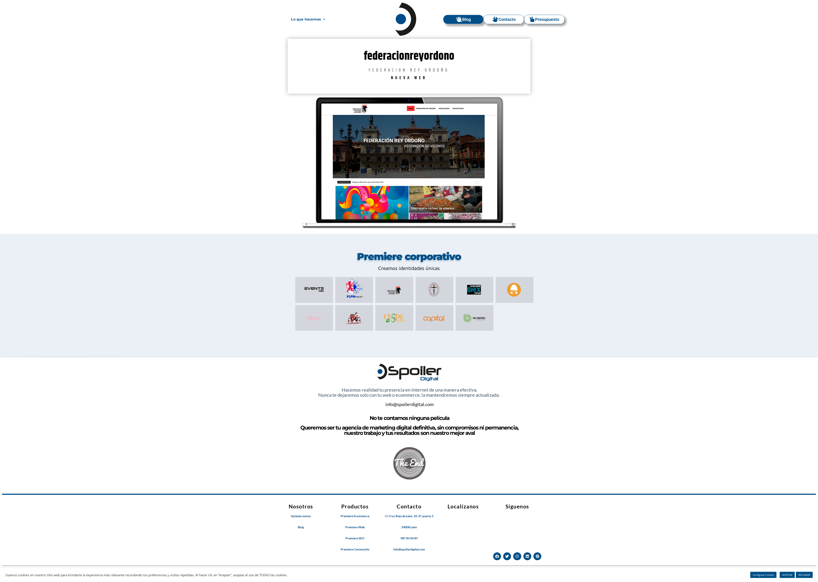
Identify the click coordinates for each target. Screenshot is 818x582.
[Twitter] (507, 556)
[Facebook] (497, 556)
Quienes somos (301, 516)
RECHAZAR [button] (804, 574)
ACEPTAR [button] (787, 574)
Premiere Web (355, 527)
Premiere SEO (355, 538)
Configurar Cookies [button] (763, 574)
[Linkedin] (527, 556)
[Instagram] (517, 556)
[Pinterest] (537, 556)
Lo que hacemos (306, 19)
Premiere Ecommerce (355, 516)
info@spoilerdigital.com (409, 404)
